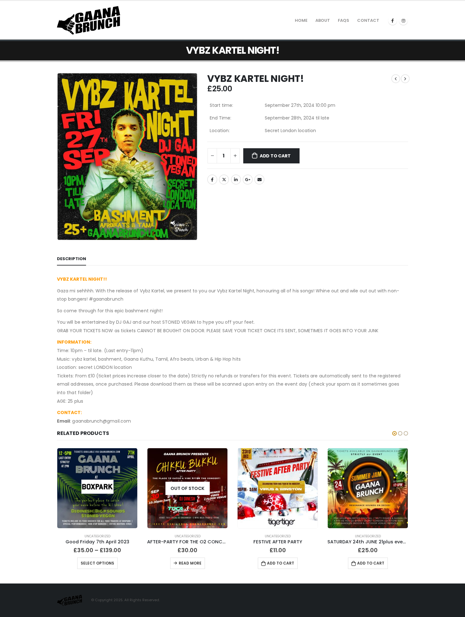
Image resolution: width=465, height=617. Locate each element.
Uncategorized (97, 536)
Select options (97, 563)
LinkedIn (236, 179)
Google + (248, 179)
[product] (97, 488)
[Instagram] (403, 20)
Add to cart (275, 156)
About (322, 20)
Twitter (224, 179)
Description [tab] (71, 259)
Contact (368, 20)
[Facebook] (392, 20)
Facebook (212, 179)
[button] (394, 433)
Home (301, 20)
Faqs (343, 20)
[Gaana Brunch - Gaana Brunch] (88, 20)
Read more (190, 563)
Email (259, 179)
